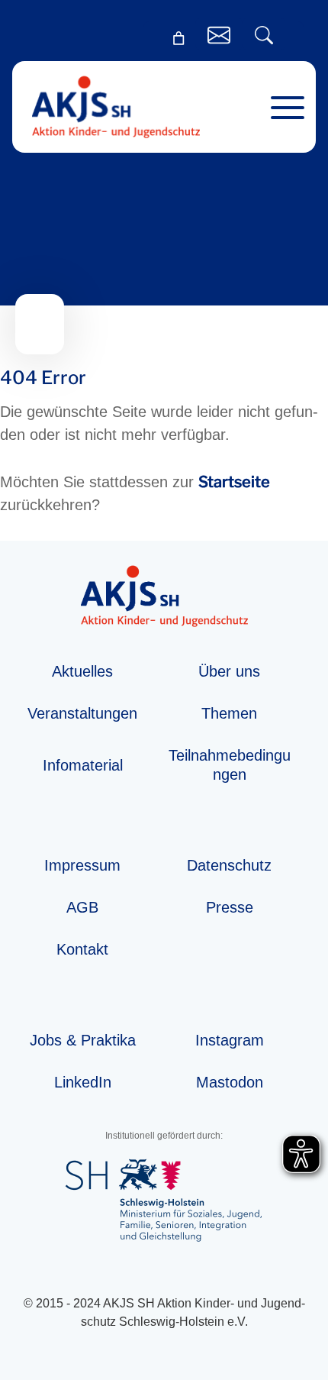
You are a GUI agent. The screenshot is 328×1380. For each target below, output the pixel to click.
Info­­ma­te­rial (83, 765)
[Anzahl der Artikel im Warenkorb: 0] (178, 38)
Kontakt (82, 949)
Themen (229, 713)
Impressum (82, 865)
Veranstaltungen (82, 713)
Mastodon (229, 1082)
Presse (229, 907)
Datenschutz (229, 865)
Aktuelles (82, 671)
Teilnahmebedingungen (230, 765)
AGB (82, 907)
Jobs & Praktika (83, 1040)
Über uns (229, 671)
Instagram (229, 1040)
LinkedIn (82, 1082)
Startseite (234, 482)
